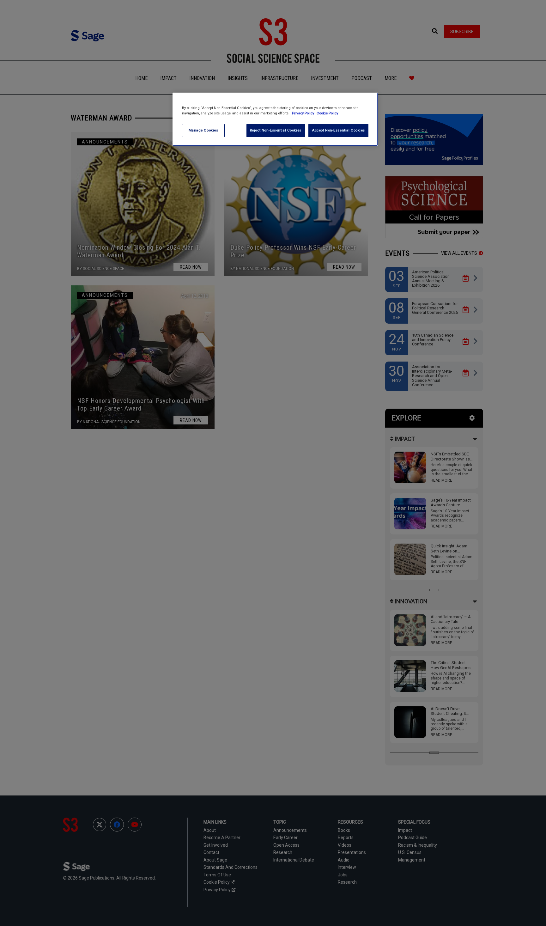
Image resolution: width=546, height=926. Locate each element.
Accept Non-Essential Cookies (338, 130)
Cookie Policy (327, 113)
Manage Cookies (203, 130)
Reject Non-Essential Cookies (275, 130)
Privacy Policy (303, 113)
